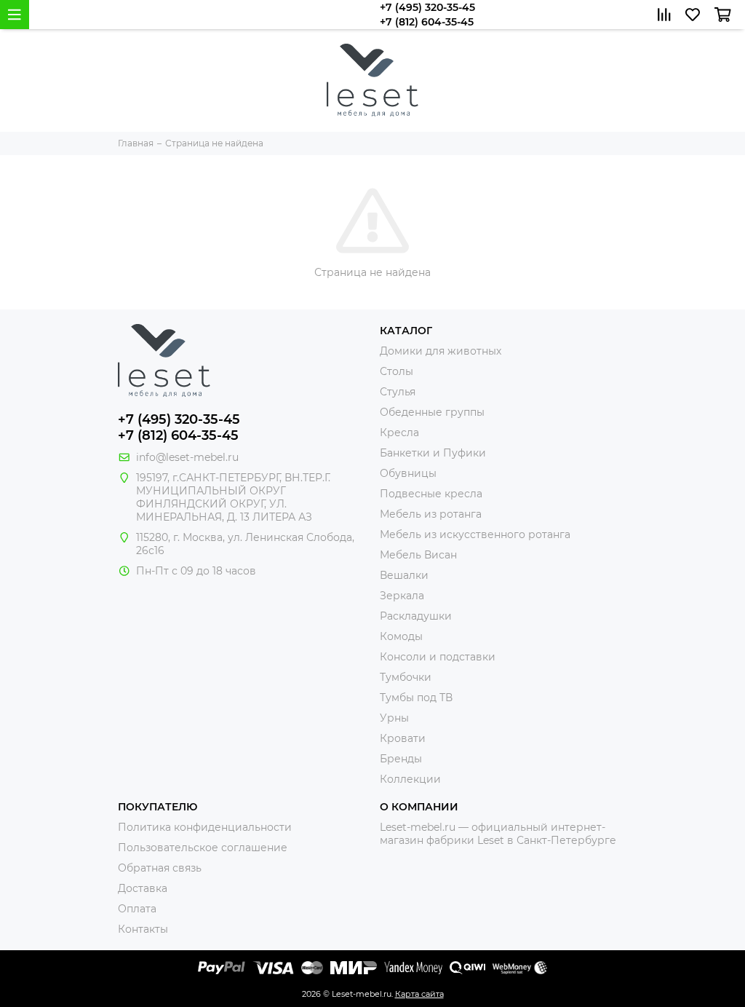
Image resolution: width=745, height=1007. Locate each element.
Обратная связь (160, 867)
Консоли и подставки (437, 656)
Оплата (137, 908)
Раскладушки (416, 616)
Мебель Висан (418, 554)
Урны (394, 717)
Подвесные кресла (431, 493)
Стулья (397, 391)
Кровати (403, 738)
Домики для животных (440, 351)
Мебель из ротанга (431, 514)
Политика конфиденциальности (205, 827)
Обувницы (408, 473)
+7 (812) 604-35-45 (427, 21)
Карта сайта (419, 994)
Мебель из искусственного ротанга (475, 534)
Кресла (399, 432)
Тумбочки (405, 677)
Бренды (401, 758)
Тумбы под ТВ (416, 697)
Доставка (142, 888)
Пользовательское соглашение (202, 847)
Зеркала (402, 595)
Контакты (143, 929)
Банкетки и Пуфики (433, 452)
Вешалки (404, 575)
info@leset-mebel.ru (187, 457)
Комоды (401, 636)
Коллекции (410, 779)
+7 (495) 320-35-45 (427, 7)
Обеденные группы (432, 412)
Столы (396, 371)
